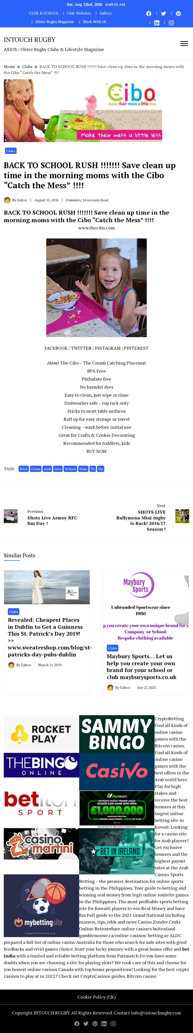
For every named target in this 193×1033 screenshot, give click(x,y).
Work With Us (94, 21)
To (93, 468)
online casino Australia (71, 942)
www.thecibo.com (96, 228)
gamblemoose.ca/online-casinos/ (113, 935)
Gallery (106, 13)
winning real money (99, 895)
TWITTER (81, 348)
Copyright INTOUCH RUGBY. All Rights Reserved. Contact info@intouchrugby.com (96, 1013)
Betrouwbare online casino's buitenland (134, 929)
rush (47, 468)
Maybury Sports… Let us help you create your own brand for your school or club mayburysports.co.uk (141, 666)
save (57, 468)
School (70, 468)
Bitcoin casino (169, 746)
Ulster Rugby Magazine (54, 21)
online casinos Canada (50, 969)
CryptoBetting (169, 718)
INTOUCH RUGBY (29, 39)
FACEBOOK (56, 348)
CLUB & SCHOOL (44, 13)
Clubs (10, 150)
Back (24, 468)
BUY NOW (96, 451)
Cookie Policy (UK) (96, 997)
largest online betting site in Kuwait (169, 820)
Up (100, 468)
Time (83, 468)
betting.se (158, 935)
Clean (35, 468)
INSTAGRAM (108, 348)
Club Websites (79, 13)
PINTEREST (136, 348)
